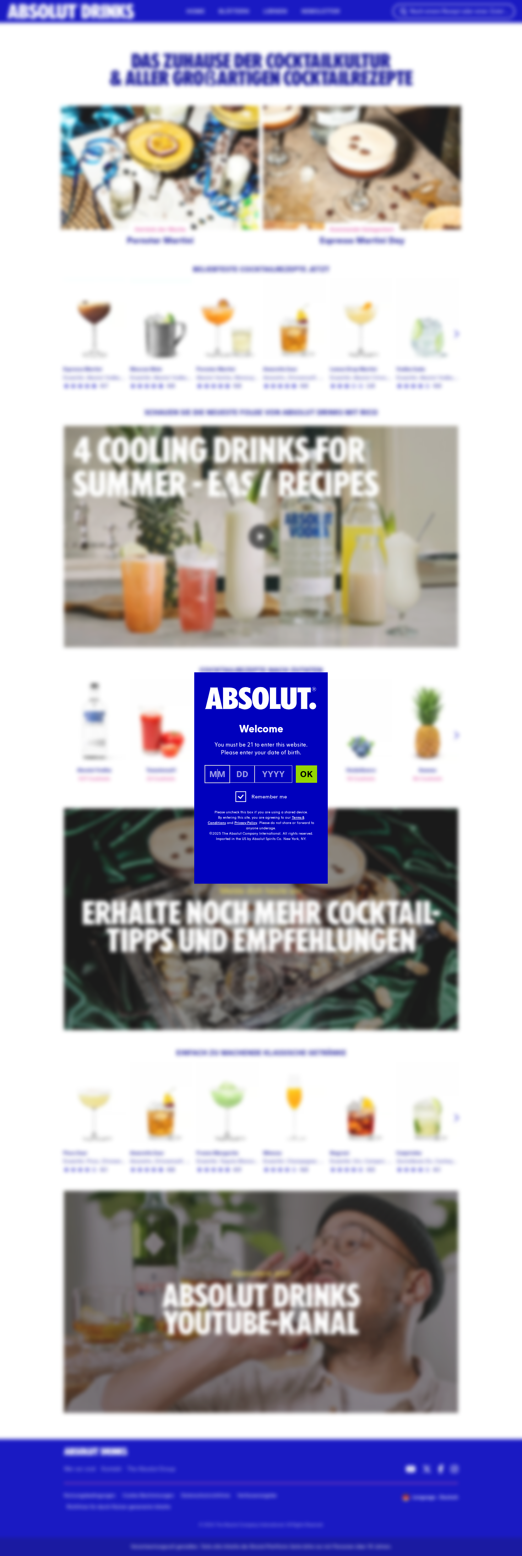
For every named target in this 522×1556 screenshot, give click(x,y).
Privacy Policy (245, 823)
